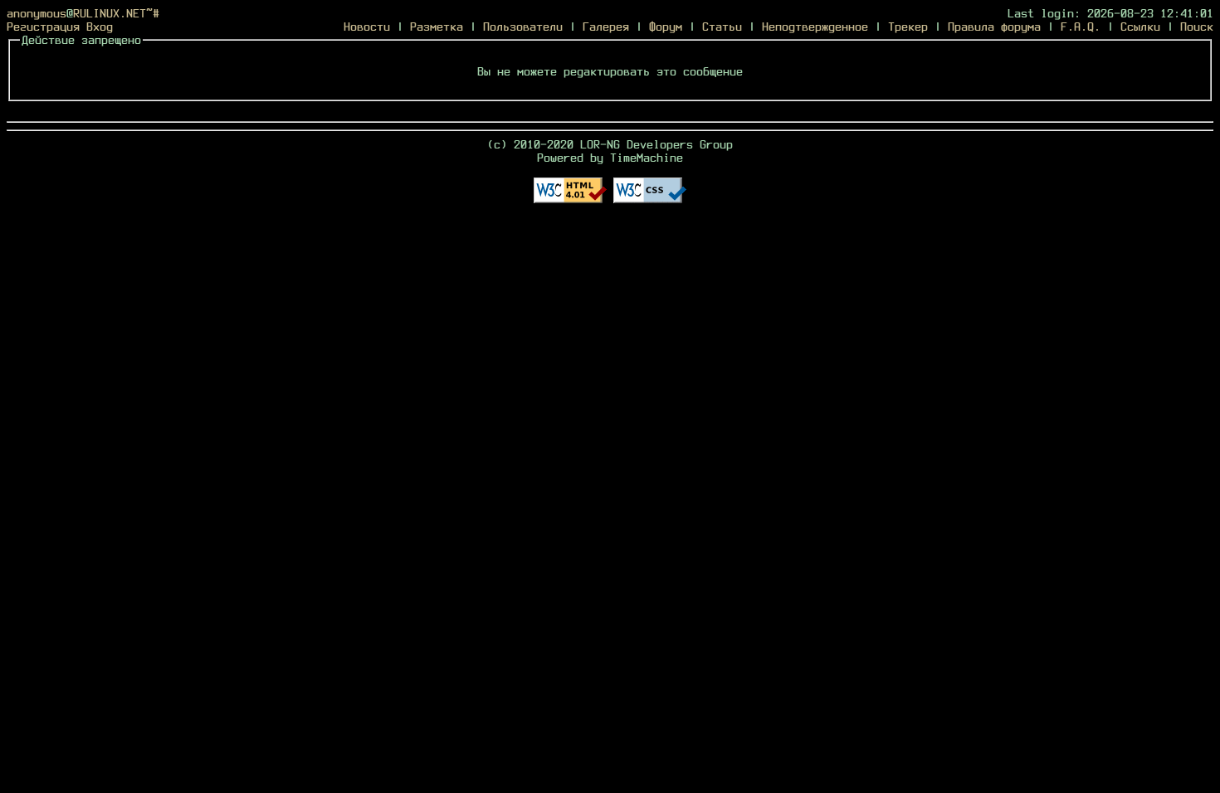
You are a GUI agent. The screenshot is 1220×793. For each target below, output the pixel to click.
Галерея (606, 26)
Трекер (908, 26)
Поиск (1196, 26)
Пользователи (523, 26)
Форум (665, 26)
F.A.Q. (1080, 26)
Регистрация (43, 26)
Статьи (722, 26)
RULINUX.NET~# (116, 13)
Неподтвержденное (815, 26)
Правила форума (994, 26)
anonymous (36, 13)
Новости (367, 26)
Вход (99, 26)
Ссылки (1140, 26)
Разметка (436, 26)
